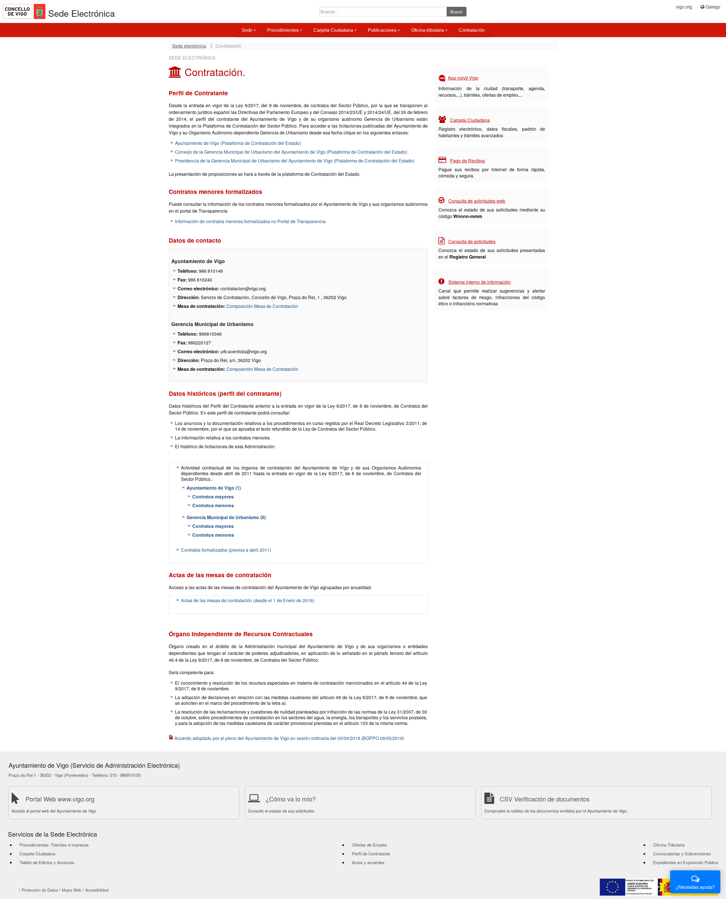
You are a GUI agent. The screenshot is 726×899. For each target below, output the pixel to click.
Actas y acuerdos (368, 862)
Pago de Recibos (467, 160)
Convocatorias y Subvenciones (682, 853)
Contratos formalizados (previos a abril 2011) (226, 550)
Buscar (456, 11)
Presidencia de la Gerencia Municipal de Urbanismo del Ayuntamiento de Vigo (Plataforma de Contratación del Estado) (294, 160)
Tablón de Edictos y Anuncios (47, 862)
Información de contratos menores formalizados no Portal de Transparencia (250, 221)
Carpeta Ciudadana (333, 30)
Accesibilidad (97, 890)
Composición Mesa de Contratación (262, 306)
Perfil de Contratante (371, 853)
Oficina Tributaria (669, 845)
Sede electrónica (189, 46)
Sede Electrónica (81, 13)
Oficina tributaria (427, 30)
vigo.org (684, 7)
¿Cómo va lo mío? (291, 798)
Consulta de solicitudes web (476, 201)
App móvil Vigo (463, 78)
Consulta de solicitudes (471, 241)
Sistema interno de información (479, 282)
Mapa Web (71, 890)
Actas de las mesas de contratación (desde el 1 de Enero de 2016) (247, 600)
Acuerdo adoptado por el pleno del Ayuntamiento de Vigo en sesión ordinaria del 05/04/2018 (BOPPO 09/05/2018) (289, 738)
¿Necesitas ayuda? (695, 887)
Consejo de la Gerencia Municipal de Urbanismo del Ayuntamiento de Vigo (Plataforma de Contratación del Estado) (291, 152)
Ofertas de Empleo (369, 845)
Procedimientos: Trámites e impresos (54, 845)
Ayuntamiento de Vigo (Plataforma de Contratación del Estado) (238, 143)
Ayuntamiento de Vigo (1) (214, 488)
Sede (247, 30)
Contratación (472, 30)
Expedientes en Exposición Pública (685, 862)
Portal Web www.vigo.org (60, 798)
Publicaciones (382, 30)
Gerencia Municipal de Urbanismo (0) (226, 517)
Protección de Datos (40, 890)
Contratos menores (213, 505)
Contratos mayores (213, 496)
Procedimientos (283, 30)
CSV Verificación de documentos (545, 798)
